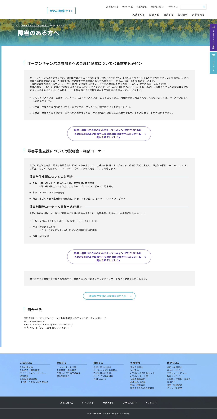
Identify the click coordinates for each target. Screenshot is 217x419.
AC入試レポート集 (139, 376)
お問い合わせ (99, 379)
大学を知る (198, 14)
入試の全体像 (26, 367)
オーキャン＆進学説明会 (105, 370)
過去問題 (24, 376)
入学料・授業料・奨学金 (179, 379)
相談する (168, 14)
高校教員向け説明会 (103, 373)
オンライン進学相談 (103, 376)
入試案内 (134, 370)
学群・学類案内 (137, 384)
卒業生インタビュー (176, 373)
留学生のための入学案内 (142, 387)
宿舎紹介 (171, 382)
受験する (154, 14)
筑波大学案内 (136, 367)
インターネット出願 (66, 367)
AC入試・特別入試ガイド (142, 373)
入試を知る (138, 14)
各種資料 (183, 14)
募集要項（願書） (139, 382)
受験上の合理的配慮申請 (69, 373)
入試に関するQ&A (102, 367)
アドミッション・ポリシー (33, 373)
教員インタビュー (175, 376)
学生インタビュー (175, 370)
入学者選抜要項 (137, 379)
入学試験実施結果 (28, 379)
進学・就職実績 (174, 384)
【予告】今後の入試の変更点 (34, 382)
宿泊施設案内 (63, 376)
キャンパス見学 (174, 387)
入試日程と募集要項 (29, 370)
